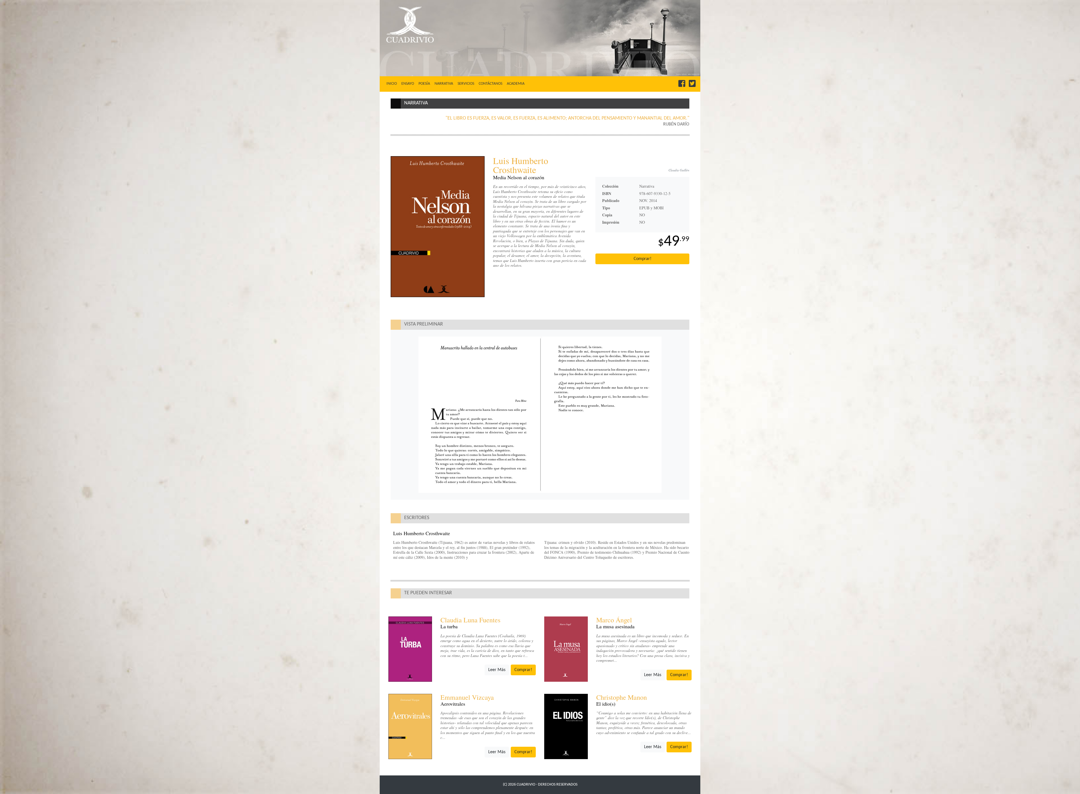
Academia (516, 84)
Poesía (424, 84)
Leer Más (496, 670)
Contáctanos (490, 84)
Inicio (392, 83)
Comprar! (642, 259)
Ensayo (407, 84)
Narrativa (444, 84)
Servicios (466, 84)
